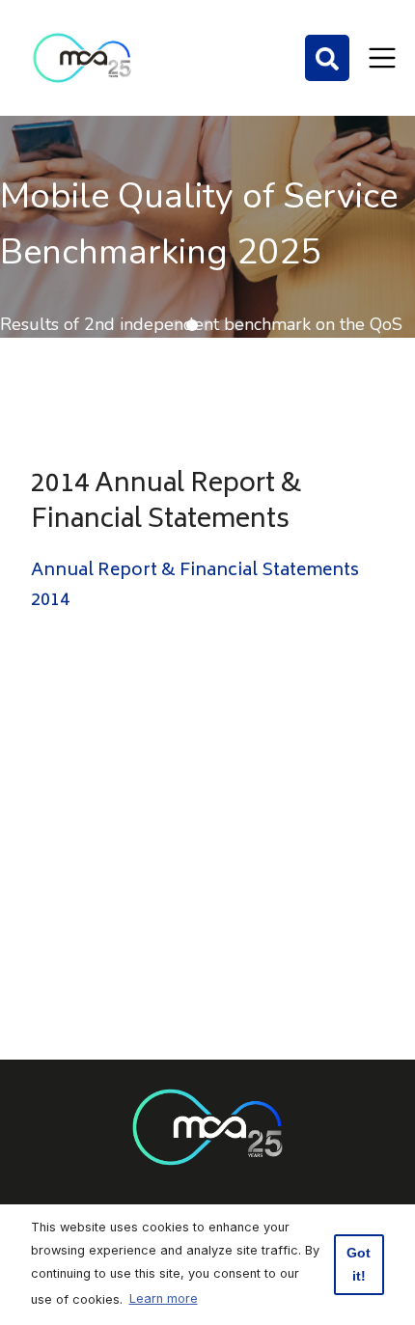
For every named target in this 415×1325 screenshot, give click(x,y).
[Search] (327, 58)
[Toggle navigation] (382, 58)
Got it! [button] (358, 1264)
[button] (176, 325)
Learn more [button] (163, 1298)
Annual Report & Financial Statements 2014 (195, 586)
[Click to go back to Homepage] (82, 57)
